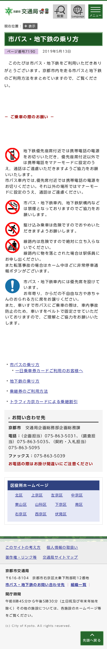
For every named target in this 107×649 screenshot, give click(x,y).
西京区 (41, 514)
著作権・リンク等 (21, 557)
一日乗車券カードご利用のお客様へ (49, 371)
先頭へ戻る (92, 640)
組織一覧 (79, 585)
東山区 (21, 504)
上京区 (37, 495)
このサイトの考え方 (23, 547)
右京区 (21, 514)
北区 (19, 495)
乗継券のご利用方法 (29, 391)
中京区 (77, 495)
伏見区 (61, 514)
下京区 (61, 504)
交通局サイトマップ (60, 557)
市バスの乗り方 (25, 365)
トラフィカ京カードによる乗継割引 (44, 402)
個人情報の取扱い (62, 547)
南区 (79, 504)
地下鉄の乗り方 (25, 381)
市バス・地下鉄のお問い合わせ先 (35, 585)
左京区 (57, 495)
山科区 (41, 504)
